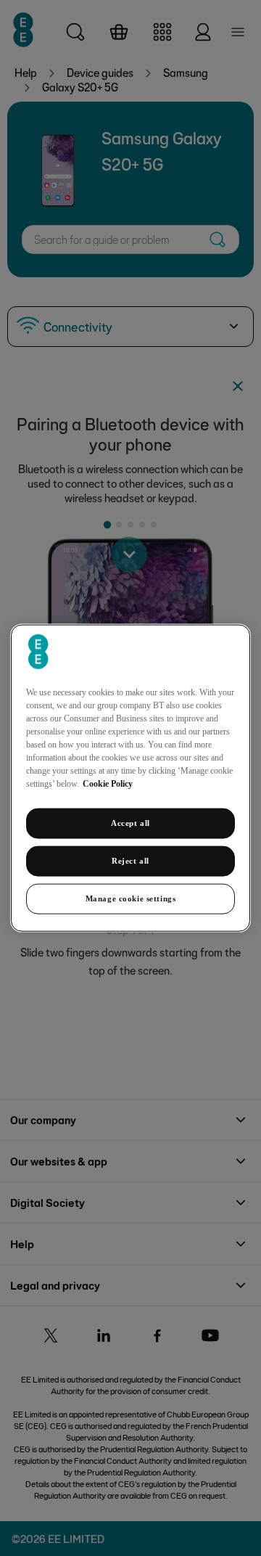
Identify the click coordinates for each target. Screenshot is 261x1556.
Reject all (130, 860)
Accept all (130, 823)
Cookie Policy (108, 784)
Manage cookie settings (131, 897)
